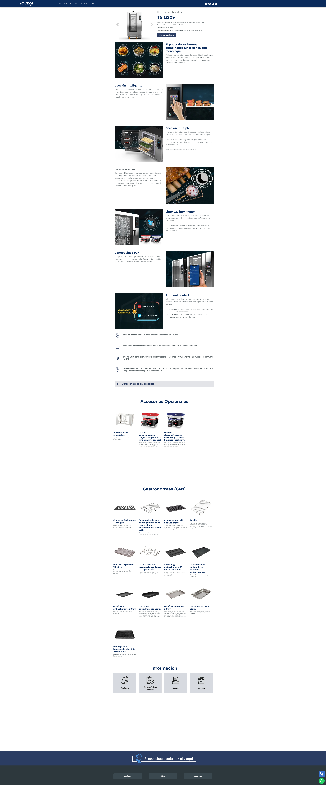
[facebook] (206, 4)
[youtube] (213, 4)
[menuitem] (62, 3)
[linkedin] (216, 4)
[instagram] (209, 4)
